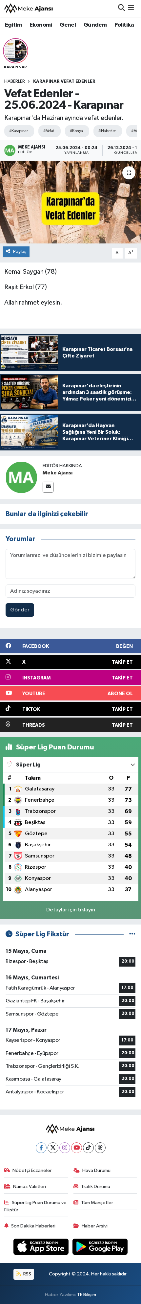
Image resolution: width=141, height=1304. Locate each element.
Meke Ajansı (57, 472)
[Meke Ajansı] (28, 8)
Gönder (20, 610)
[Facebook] (41, 1147)
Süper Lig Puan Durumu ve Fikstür (35, 1206)
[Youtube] (76, 1147)
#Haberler (106, 131)
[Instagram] (64, 1147)
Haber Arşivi (95, 1226)
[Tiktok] (88, 1147)
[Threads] (100, 1147)
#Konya (76, 131)
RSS (26, 1273)
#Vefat (48, 131)
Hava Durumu (96, 1170)
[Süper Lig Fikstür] (132, 934)
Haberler (14, 81)
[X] (53, 1147)
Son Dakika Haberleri (33, 1226)
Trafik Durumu (95, 1186)
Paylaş (20, 251)
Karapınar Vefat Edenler (64, 81)
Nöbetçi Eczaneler (32, 1170)
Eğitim (13, 25)
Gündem (95, 25)
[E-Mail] (48, 487)
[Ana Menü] (131, 8)
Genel (68, 25)
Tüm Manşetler (97, 1202)
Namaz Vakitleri (29, 1186)
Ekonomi (41, 25)
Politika (124, 25)
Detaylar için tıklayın (70, 910)
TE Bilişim (86, 1294)
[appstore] (41, 1248)
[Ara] (121, 8)
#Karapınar (18, 131)
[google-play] (100, 1248)
